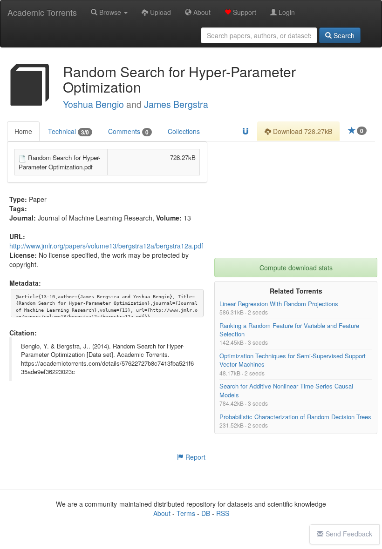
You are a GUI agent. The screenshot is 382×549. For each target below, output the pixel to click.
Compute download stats (296, 267)
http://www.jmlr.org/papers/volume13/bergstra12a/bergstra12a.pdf (106, 245)
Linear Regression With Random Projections (278, 303)
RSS (222, 513)
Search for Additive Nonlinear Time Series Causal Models (286, 390)
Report (194, 457)
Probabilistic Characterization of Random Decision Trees (295, 416)
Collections (184, 131)
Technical (68, 131)
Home (23, 131)
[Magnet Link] (245, 131)
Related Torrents (296, 290)
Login (286, 12)
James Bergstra (176, 104)
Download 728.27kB (301, 131)
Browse (110, 12)
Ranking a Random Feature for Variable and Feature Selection (289, 329)
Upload (159, 12)
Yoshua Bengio (93, 104)
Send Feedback (349, 533)
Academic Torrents (42, 12)
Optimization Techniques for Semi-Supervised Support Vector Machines (292, 359)
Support (243, 12)
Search (343, 35)
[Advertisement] (295, 199)
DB (205, 513)
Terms (186, 513)
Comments (128, 131)
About (201, 12)
